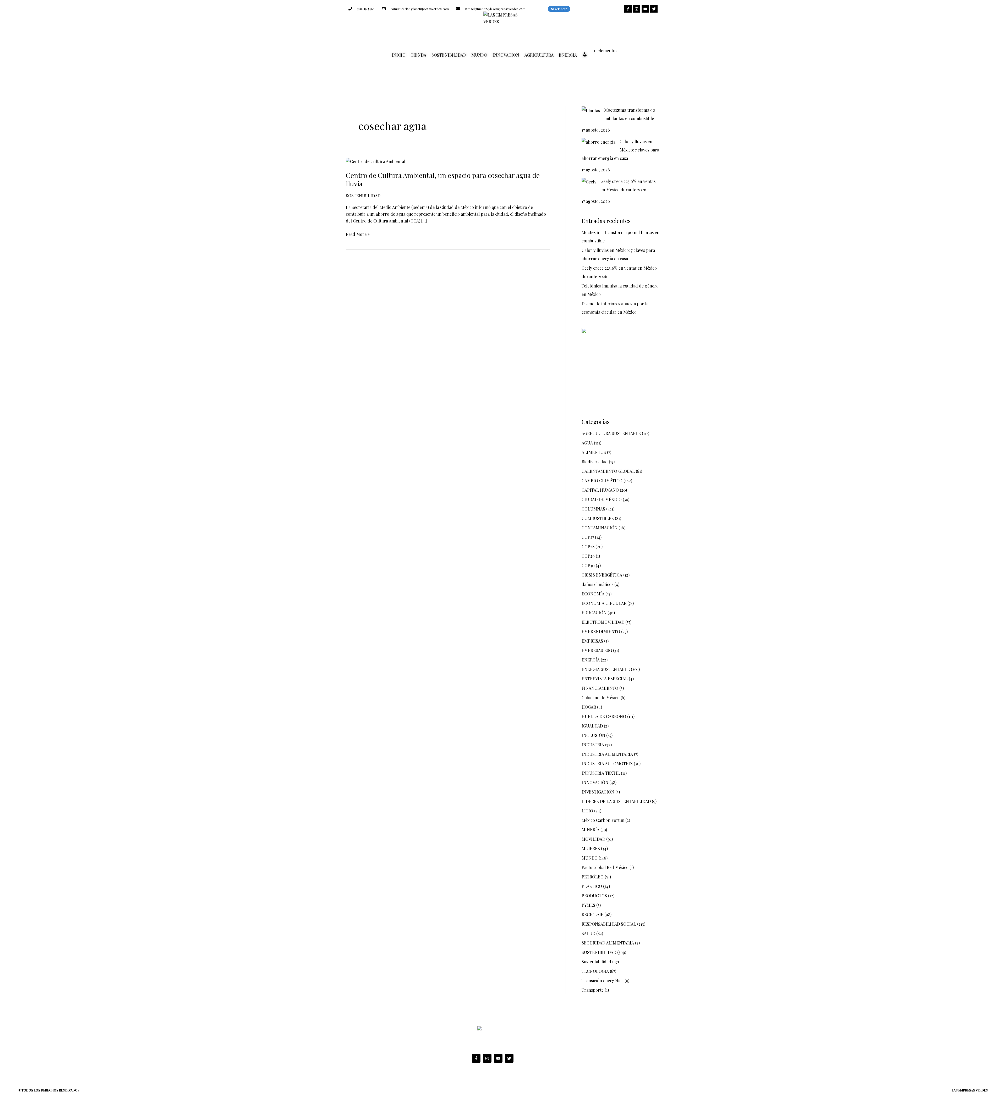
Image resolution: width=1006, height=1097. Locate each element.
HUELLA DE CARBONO (604, 716)
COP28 (588, 546)
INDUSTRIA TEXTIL (601, 773)
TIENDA (418, 55)
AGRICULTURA (539, 55)
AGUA (587, 443)
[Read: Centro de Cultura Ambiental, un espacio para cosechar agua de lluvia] (375, 161)
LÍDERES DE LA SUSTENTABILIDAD (616, 801)
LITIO (587, 810)
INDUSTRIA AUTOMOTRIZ (607, 763)
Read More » (358, 234)
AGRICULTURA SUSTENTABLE (611, 433)
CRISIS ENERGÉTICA (602, 575)
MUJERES (591, 848)
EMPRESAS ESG (597, 650)
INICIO (399, 55)
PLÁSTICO (592, 886)
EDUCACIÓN (594, 612)
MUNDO (479, 55)
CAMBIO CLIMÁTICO (602, 480)
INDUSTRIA (593, 744)
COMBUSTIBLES (598, 518)
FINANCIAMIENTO (600, 688)
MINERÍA (590, 829)
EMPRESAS (592, 641)
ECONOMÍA (593, 593)
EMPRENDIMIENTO (601, 631)
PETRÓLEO (593, 876)
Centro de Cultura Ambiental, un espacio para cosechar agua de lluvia (443, 179)
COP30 (588, 565)
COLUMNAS (593, 509)
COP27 (588, 537)
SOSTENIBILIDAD (448, 55)
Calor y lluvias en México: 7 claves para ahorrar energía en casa (620, 150)
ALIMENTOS (594, 452)
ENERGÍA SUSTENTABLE (606, 669)
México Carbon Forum (603, 820)
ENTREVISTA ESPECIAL (605, 678)
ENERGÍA (568, 55)
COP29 (588, 556)
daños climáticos (597, 584)
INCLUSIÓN (593, 735)
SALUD (588, 933)
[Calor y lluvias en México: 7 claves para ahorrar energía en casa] (598, 141)
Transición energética (603, 980)
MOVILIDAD (593, 839)
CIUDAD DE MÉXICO (602, 499)
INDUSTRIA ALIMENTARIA (607, 754)
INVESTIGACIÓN (598, 792)
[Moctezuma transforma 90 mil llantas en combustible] (591, 110)
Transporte (593, 990)
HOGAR (589, 707)
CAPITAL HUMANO (600, 490)
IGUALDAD (592, 726)
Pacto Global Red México (605, 867)
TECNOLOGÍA (595, 971)
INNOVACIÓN (506, 55)
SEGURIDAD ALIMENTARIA (608, 943)
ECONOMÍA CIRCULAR (604, 603)
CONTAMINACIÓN (599, 527)
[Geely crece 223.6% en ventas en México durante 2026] (589, 181)
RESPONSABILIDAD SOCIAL (609, 924)
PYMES (588, 905)
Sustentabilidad (596, 961)
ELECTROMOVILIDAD (603, 622)
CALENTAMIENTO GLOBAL (608, 471)
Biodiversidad (595, 461)
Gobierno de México (601, 697)
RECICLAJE (592, 914)
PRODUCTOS (594, 895)
